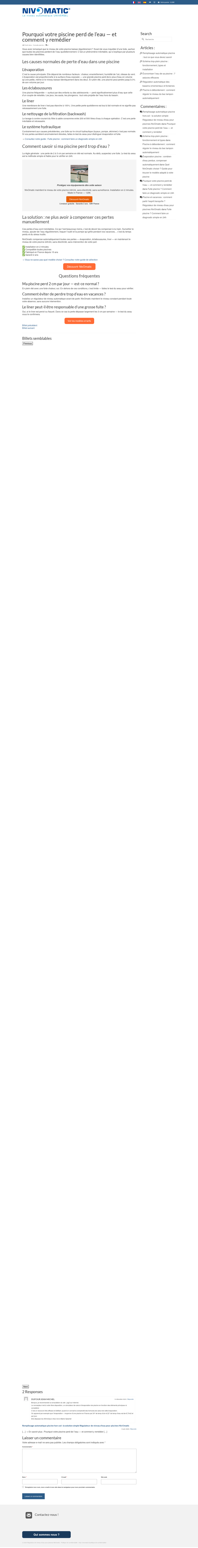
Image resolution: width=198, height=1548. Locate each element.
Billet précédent (29, 325)
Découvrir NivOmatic (79, 199)
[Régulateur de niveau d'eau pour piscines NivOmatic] (46, 12)
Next (25, 1386)
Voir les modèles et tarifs (79, 320)
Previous (27, 343)
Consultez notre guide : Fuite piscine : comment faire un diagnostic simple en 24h (63, 138)
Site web (104, 1477)
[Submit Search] (142, 39)
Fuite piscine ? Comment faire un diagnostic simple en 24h (157, 213)
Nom (24, 1477)
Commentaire (27, 1447)
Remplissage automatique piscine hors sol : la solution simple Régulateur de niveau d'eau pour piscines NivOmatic (75, 1425)
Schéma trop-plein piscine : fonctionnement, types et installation (156, 65)
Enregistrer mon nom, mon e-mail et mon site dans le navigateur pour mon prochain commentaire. (60, 1487)
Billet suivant (28, 328)
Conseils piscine (38, 45)
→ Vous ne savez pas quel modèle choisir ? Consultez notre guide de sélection (60, 259)
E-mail (64, 1477)
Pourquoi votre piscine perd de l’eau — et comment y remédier (159, 127)
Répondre (130, 1399)
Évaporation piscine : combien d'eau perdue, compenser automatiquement (157, 160)
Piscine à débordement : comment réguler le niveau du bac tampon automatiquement (159, 94)
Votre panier (167, 2)
